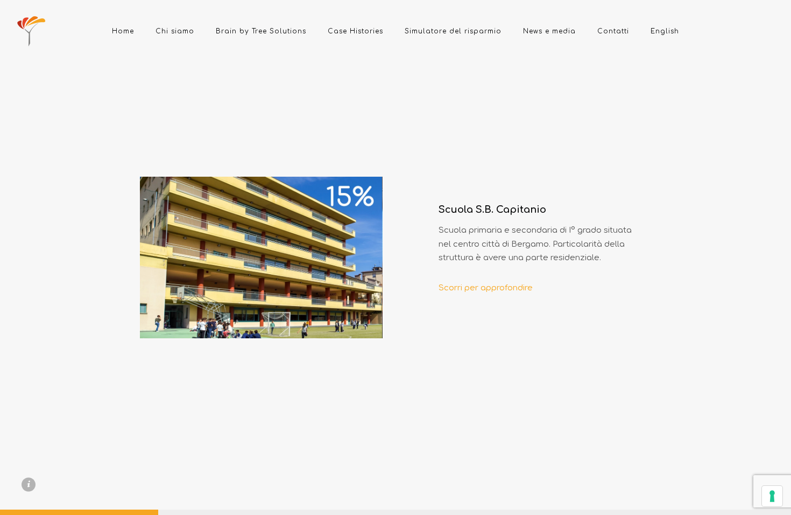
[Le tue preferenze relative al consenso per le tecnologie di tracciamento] (772, 496)
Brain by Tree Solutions (261, 31)
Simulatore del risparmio (453, 31)
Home (123, 31)
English (665, 31)
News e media (549, 31)
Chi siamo (175, 31)
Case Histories (355, 31)
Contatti (613, 31)
